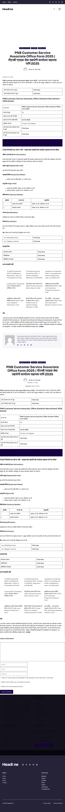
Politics (43, 784)
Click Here (41, 252)
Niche (43, 782)
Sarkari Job (42, 48)
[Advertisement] (32, 26)
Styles (9, 2)
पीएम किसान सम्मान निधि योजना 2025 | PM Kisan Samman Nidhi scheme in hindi (34, 286)
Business (44, 776)
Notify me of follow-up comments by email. (15, 682)
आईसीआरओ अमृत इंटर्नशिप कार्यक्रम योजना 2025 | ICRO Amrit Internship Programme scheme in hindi (53, 288)
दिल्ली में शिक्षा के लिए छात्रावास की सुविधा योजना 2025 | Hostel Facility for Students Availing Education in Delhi (34, 303)
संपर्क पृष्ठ (54, 626)
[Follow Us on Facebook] (36, 744)
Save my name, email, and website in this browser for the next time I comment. (27, 678)
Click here (36, 93)
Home (38, 703)
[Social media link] (49, 2)
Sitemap (7, 746)
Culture (44, 778)
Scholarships (40, 709)
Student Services (42, 712)
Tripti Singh (37, 69)
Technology (45, 787)
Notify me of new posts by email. (12, 686)
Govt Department (42, 715)
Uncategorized (45, 789)
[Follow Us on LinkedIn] (44, 744)
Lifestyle (44, 780)
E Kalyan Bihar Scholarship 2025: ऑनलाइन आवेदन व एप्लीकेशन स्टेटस (15, 286)
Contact (15, 2)
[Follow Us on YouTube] (51, 744)
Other (38, 718)
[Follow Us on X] (40, 744)
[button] (54, 9)
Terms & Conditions (10, 740)
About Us (7, 731)
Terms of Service (58, 803)
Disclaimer (8, 737)
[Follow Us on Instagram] (47, 744)
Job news (34, 48)
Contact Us (8, 734)
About (4, 2)
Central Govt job (25, 48)
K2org (38, 752)
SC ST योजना (40, 706)
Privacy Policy (9, 743)
